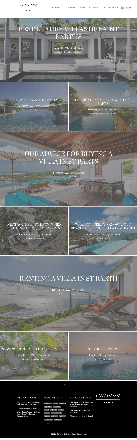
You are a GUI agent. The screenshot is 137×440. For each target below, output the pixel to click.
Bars (56, 403)
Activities (48, 403)
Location (54, 416)
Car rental (47, 406)
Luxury (62, 416)
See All (46, 424)
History (47, 413)
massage (57, 419)
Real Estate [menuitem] (71, 8)
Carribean (56, 406)
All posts (69, 385)
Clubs (46, 410)
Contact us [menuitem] (113, 8)
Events (61, 410)
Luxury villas (48, 419)
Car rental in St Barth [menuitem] (88, 8)
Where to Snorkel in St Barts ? (81, 416)
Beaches (62, 403)
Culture (54, 410)
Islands (47, 416)
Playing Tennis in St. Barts (27, 408)
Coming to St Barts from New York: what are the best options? (81, 405)
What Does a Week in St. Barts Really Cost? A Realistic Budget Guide (28, 414)
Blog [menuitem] (103, 8)
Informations (56, 413)
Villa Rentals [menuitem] (57, 8)
